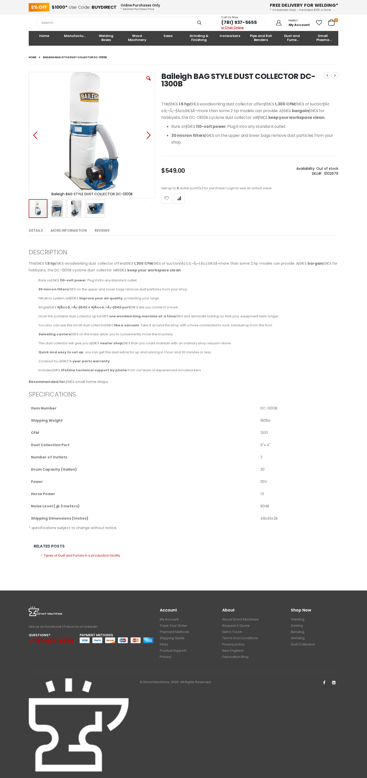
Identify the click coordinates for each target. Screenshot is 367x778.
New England (232, 650)
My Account (169, 619)
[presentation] (39, 229)
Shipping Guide (172, 638)
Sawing (297, 625)
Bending (297, 631)
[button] (319, 22)
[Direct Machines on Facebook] (324, 683)
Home (32, 57)
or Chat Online (232, 27)
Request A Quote (236, 625)
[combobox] (121, 23)
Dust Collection (303, 644)
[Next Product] (334, 75)
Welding (297, 619)
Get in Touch (232, 631)
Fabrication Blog (235, 656)
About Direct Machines (240, 619)
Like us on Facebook (45, 626)
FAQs (164, 644)
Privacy (166, 656)
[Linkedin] (334, 683)
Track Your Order (173, 625)
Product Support (173, 650)
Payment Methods (174, 631)
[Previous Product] (327, 75)
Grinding (298, 638)
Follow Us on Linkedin (80, 626)
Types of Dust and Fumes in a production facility (82, 555)
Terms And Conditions (240, 638)
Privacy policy (233, 644)
